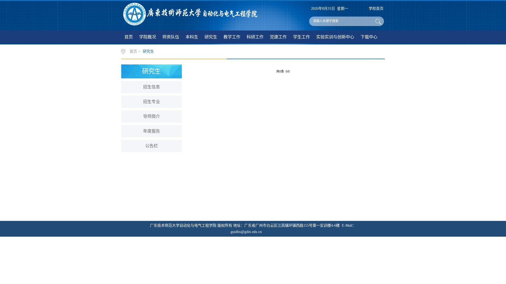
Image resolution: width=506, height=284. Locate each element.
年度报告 (151, 131)
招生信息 (151, 87)
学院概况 (147, 37)
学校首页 (376, 9)
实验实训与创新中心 (335, 37)
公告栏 (151, 146)
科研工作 (255, 37)
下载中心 (369, 37)
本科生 (192, 37)
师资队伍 (170, 37)
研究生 (211, 37)
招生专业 (151, 101)
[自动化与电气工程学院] (190, 13)
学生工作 (301, 37)
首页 (128, 37)
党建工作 (278, 37)
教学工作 (231, 37)
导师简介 (151, 116)
